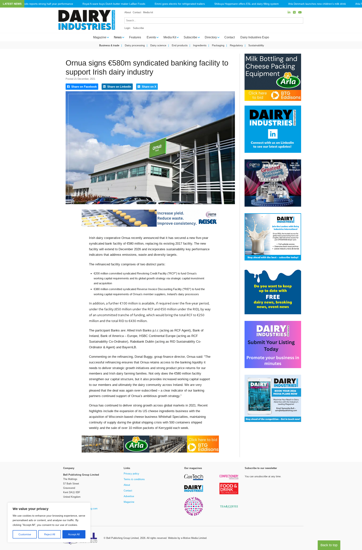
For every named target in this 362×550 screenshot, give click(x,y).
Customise (24, 534)
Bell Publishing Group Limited (122, 538)
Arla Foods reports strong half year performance (44, 3)
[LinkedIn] (289, 12)
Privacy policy (131, 473)
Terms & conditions (134, 479)
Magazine (129, 502)
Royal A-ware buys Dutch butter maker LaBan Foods (113, 3)
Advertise (129, 496)
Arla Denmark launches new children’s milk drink (317, 3)
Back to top (329, 545)
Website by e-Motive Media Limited (187, 538)
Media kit (148, 12)
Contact (137, 12)
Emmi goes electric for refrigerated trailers (180, 3)
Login (127, 28)
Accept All (74, 534)
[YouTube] (300, 12)
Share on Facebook (84, 86)
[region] (49, 523)
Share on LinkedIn (119, 86)
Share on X (148, 86)
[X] (294, 12)
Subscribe (138, 28)
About (127, 12)
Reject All (49, 534)
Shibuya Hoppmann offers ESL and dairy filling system (246, 3)
